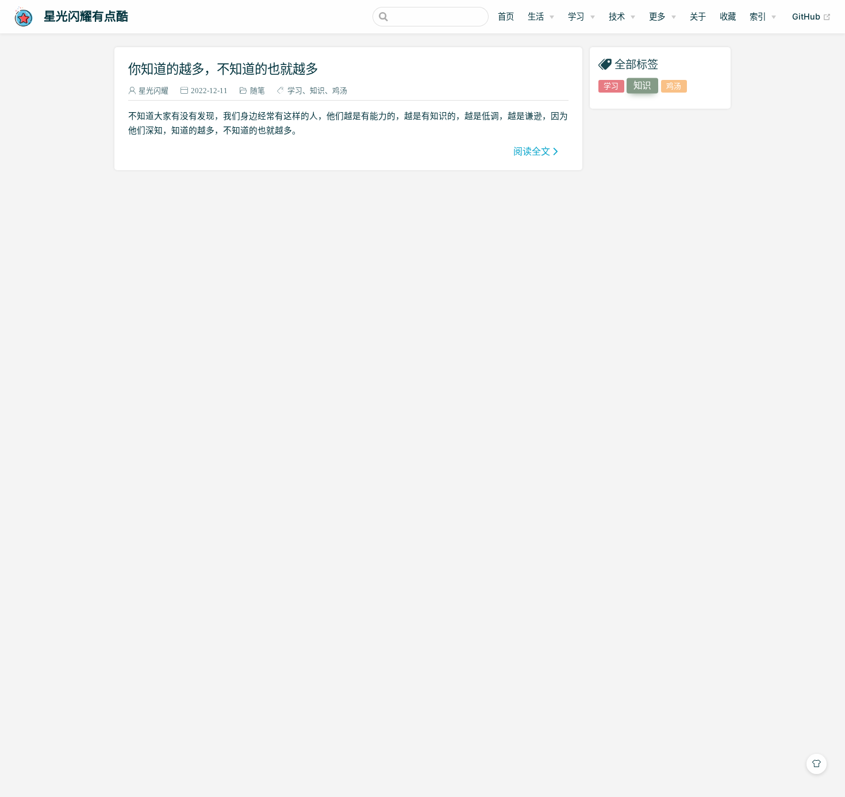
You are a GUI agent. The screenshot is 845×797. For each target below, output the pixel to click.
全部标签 (636, 64)
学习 (576, 16)
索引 (758, 16)
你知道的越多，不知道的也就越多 (223, 68)
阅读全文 (531, 151)
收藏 (728, 16)
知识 (317, 90)
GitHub (811, 16)
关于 (698, 16)
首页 (506, 16)
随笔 (257, 90)
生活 (536, 16)
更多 (657, 16)
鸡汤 (339, 90)
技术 (617, 16)
